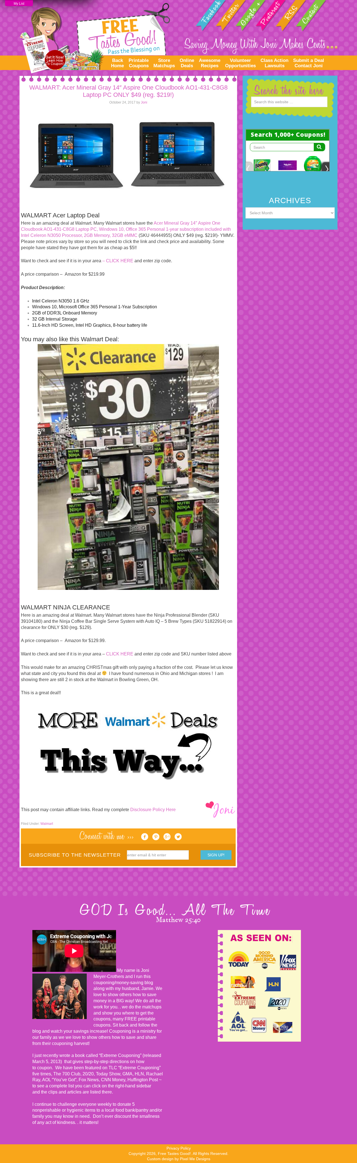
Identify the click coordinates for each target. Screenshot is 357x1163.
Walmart (46, 824)
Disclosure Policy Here (153, 809)
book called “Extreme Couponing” (107, 1055)
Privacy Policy (179, 1148)
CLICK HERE (119, 654)
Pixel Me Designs (195, 1159)
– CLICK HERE (118, 260)
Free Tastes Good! (95, 36)
